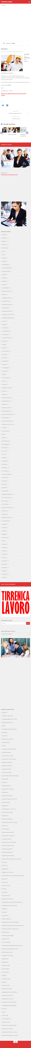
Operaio (4, 745)
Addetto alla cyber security (8, 832)
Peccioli (4, 437)
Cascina (4, 294)
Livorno (4, 381)
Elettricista (4, 732)
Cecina (3, 321)
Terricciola (4, 554)
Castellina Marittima (6, 311)
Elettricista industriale (7, 762)
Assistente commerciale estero (9, 842)
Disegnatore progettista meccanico (10, 949)
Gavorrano (4, 354)
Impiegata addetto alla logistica (9, 1005)
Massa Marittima (6, 401)
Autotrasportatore (6, 978)
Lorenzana (4, 384)
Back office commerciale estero (9, 1002)
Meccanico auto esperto (7, 899)
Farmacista (4, 825)
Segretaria (4, 712)
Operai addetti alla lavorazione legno (10, 775)
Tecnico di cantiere (6, 942)
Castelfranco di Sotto (7, 304)
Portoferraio (5, 477)
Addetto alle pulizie (6, 752)
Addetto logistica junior (7, 952)
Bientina (4, 244)
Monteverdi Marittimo (7, 421)
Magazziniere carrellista (7, 998)
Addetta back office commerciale (9, 905)
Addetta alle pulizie (6, 785)
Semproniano (5, 537)
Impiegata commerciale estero (9, 749)
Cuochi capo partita (6, 1018)
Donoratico (4, 341)
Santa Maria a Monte (7, 517)
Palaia (3, 434)
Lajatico (4, 374)
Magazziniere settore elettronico (9, 992)
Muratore (4, 889)
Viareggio (3, 5)
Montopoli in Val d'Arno (7, 424)
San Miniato (5, 501)
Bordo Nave (5, 248)
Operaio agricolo (6, 968)
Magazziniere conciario (7, 1028)
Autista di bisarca (6, 895)
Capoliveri (4, 281)
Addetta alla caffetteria (7, 819)
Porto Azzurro (5, 471)
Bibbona (4, 241)
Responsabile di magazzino (8, 835)
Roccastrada (5, 491)
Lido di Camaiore (6, 377)
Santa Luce (4, 514)
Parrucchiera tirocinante (7, 812)
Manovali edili (5, 779)
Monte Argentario (6, 411)
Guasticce (4, 364)
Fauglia (4, 344)
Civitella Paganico (6, 331)
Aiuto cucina (5, 882)
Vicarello (4, 571)
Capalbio (4, 274)
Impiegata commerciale (7, 955)
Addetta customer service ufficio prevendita (12, 902)
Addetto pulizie (5, 932)
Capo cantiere (5, 915)
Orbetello (4, 427)
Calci (3, 254)
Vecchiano (4, 561)
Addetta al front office (7, 988)
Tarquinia (4, 551)
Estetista (4, 975)
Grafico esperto (5, 829)
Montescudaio (5, 417)
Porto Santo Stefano (6, 474)
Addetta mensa (5, 939)
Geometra (4, 782)
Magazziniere (5, 805)
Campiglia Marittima (6, 268)
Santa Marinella (5, 521)
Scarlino (4, 531)
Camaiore (4, 261)
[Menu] (29, 2)
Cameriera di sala (6, 885)
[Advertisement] (15, 22)
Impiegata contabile (6, 839)
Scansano (4, 527)
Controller (4, 912)
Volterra (4, 577)
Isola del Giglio (5, 367)
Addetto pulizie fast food (7, 995)
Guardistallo (5, 361)
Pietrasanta (4, 447)
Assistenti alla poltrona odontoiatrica (10, 929)
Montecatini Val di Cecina (7, 414)
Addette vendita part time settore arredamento (13, 925)
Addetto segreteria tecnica (8, 855)
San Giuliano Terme (6, 497)
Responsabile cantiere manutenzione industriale (13, 875)
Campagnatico (5, 264)
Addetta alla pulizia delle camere (9, 729)
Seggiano (4, 534)
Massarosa (4, 404)
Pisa (3, 454)
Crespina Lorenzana (6, 337)
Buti (3, 251)
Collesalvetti (5, 334)
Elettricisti (4, 1008)
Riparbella (4, 487)
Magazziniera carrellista (7, 739)
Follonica (4, 347)
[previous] (1, 133)
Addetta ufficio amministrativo (9, 759)
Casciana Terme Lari (6, 291)
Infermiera (4, 862)
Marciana (4, 394)
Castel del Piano (5, 301)
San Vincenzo (5, 504)
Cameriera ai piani (6, 802)
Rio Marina (4, 481)
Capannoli (4, 278)
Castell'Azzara (5, 308)
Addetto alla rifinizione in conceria (9, 1032)
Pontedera (4, 467)
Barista (3, 725)
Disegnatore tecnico (6, 769)
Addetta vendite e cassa (7, 715)
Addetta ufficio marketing (8, 789)
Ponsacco (4, 464)
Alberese (4, 234)
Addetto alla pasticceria (7, 722)
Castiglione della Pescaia (7, 318)
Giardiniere (4, 735)
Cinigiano (4, 324)
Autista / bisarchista (6, 772)
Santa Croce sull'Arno (7, 507)
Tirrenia (4, 557)
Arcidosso (4, 238)
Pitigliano (4, 457)
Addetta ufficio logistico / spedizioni (10, 1035)
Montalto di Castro (6, 407)
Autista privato (5, 972)
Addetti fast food (6, 742)
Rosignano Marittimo (7, 494)
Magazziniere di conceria (7, 872)
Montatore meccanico (7, 765)
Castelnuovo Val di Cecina (8, 314)
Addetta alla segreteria (7, 849)
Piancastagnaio (5, 444)
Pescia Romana (5, 441)
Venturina (4, 564)
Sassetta (4, 524)
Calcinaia (4, 258)
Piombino (4, 451)
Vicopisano (4, 574)
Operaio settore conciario (8, 755)
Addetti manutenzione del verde (9, 799)
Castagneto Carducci (6, 298)
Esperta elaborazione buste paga (9, 822)
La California (5, 371)
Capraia (4, 284)
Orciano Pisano (5, 431)
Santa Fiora (4, 511)
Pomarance (4, 461)
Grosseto (4, 357)
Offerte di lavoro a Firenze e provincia (9, 174)
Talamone (4, 547)
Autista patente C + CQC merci (9, 809)
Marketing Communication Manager (10, 922)
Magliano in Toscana (6, 387)
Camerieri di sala (6, 1022)
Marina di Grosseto (6, 397)
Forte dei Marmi (6, 351)
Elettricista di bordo (12, 134)
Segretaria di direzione (7, 795)
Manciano (4, 391)
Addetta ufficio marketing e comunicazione (11, 859)
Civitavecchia (5, 327)
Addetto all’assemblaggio (8, 935)
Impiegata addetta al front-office (9, 719)
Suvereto (4, 544)
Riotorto (4, 484)
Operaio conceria (6, 985)
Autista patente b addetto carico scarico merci (12, 945)
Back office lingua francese (8, 845)
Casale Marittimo (6, 288)
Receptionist (5, 792)
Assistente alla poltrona (7, 852)
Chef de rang (5, 1015)
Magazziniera (5, 815)
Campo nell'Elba (5, 271)
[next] (27, 133)
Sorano (4, 541)
